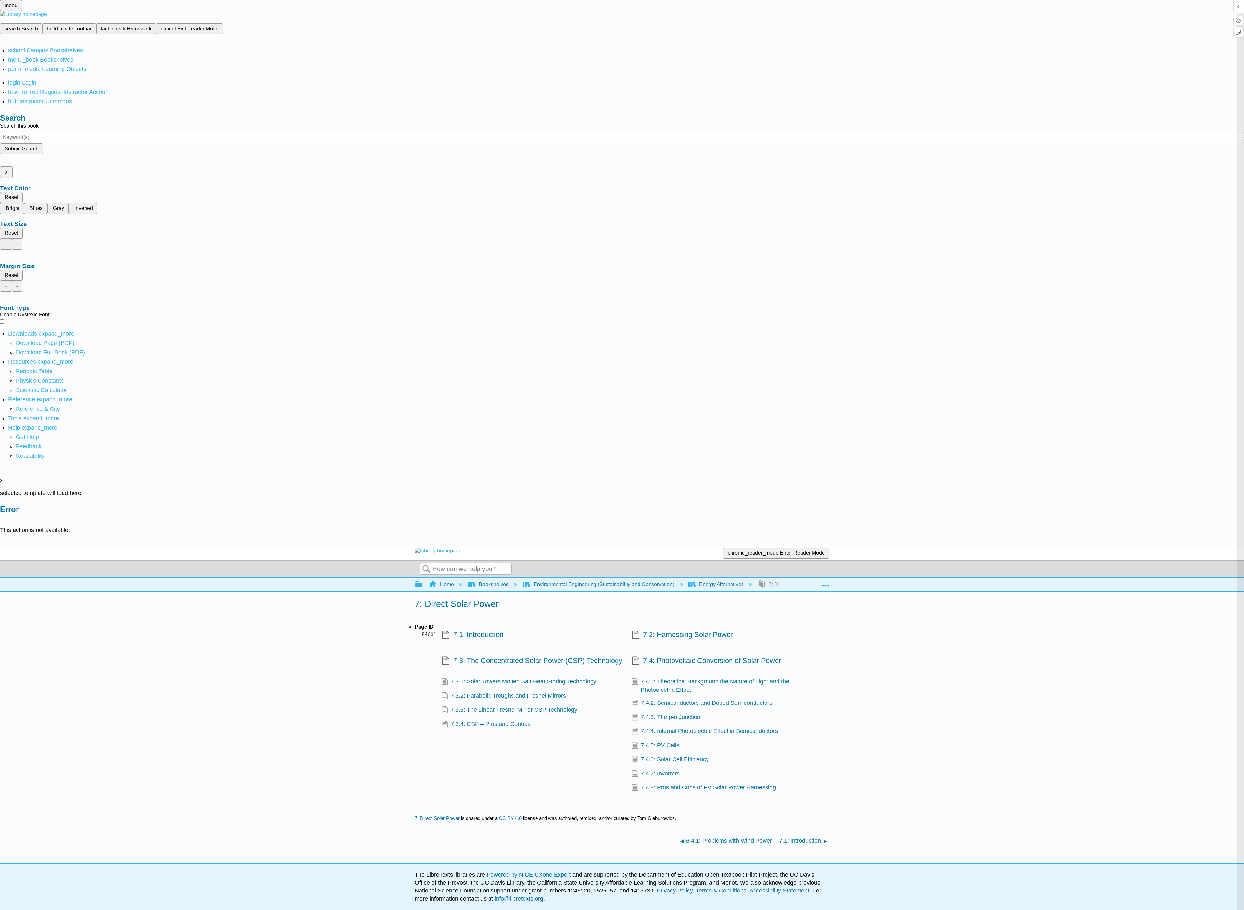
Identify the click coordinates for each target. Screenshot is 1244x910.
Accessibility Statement (779, 890)
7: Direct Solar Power (437, 818)
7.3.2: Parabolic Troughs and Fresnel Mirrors (508, 695)
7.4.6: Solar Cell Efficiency (675, 759)
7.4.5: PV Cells (660, 745)
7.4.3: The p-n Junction (670, 717)
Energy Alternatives (721, 584)
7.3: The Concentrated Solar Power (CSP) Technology (537, 660)
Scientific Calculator (41, 390)
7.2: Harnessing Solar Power (688, 635)
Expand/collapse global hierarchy (422, 584)
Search (426, 569)
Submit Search (22, 148)
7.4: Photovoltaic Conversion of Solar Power (712, 660)
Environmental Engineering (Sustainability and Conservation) (603, 584)
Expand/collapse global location (825, 582)
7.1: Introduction (478, 635)
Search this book (19, 126)
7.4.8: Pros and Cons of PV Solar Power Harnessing (708, 787)
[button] (28, 446)
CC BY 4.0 (510, 818)
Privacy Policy (675, 890)
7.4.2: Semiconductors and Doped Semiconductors (706, 703)
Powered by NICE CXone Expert (529, 874)
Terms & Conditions (721, 890)
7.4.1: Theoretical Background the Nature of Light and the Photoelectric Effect (715, 685)
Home (447, 584)
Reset (11, 197)
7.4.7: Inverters (660, 773)
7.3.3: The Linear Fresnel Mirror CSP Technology (514, 709)
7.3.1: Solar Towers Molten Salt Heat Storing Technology (523, 681)
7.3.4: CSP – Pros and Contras (491, 724)
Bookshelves (494, 584)
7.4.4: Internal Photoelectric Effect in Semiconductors (709, 731)
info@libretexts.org (518, 898)
